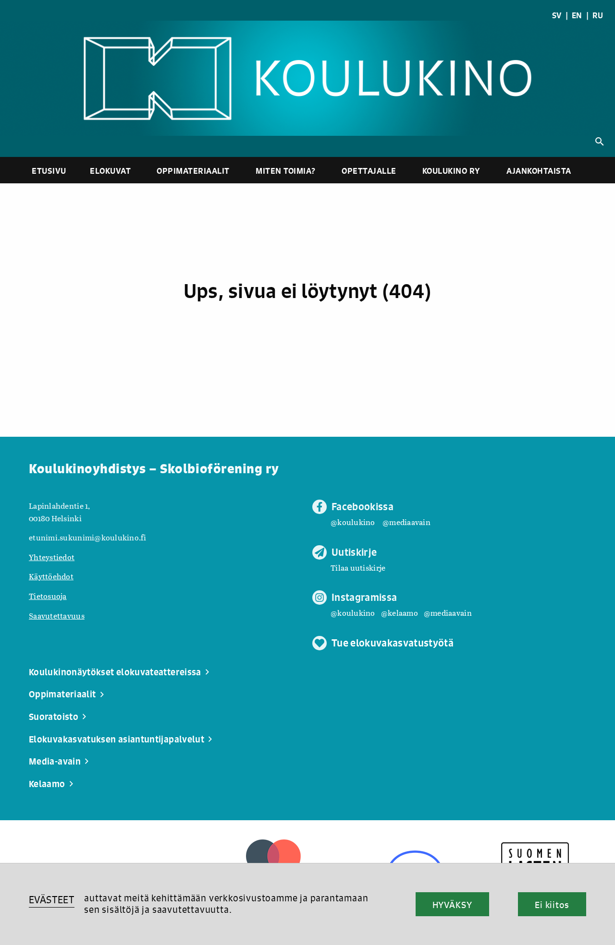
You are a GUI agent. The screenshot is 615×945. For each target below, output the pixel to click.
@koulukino (353, 521)
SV (557, 15)
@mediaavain (406, 521)
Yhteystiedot (51, 556)
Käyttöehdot (51, 576)
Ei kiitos (552, 904)
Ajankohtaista (538, 171)
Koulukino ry (451, 171)
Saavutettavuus (57, 615)
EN (577, 15)
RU (597, 15)
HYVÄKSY (452, 904)
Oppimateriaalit (193, 171)
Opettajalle (369, 171)
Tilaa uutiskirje (358, 567)
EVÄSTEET (51, 900)
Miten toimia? (286, 171)
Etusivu (49, 171)
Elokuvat (110, 171)
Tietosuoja (48, 595)
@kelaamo (399, 612)
